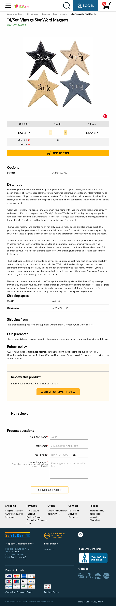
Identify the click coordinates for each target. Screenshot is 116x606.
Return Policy (95, 514)
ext (74, 454)
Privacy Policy (95, 520)
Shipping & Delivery (13, 510)
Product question (37, 462)
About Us (72, 514)
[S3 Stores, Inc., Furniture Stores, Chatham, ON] (93, 558)
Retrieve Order (54, 514)
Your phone (40, 454)
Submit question (50, 489)
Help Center (73, 510)
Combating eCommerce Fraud (18, 592)
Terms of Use (95, 517)
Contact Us (73, 517)
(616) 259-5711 (15, 551)
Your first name (38, 436)
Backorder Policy (97, 510)
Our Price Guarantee (14, 514)
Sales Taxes (10, 517)
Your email (41, 445)
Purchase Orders (33, 517)
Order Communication (57, 510)
